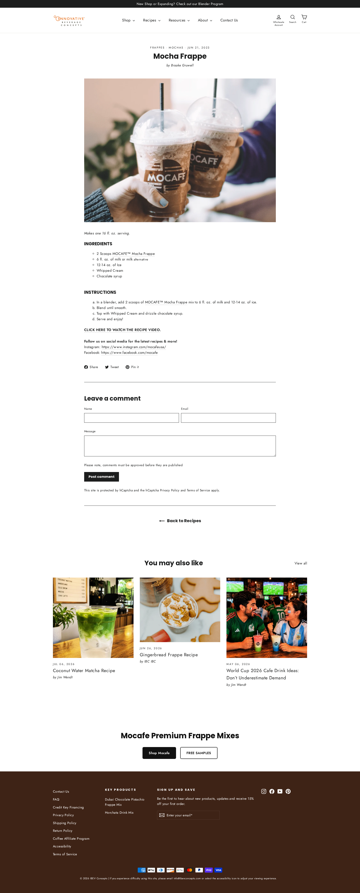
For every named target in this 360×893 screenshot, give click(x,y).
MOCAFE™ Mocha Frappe (133, 253)
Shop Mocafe (159, 753)
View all (301, 563)
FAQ (56, 799)
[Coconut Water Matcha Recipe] (93, 618)
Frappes (157, 48)
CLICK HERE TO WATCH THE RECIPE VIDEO (122, 329)
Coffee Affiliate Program (71, 838)
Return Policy (62, 830)
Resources (177, 20)
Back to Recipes (183, 521)
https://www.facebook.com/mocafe (129, 352)
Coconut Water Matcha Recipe (84, 670)
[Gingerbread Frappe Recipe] (180, 610)
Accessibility (62, 846)
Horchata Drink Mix (119, 812)
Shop (127, 20)
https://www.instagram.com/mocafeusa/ (134, 346)
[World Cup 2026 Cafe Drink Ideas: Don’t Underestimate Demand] (266, 618)
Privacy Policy (169, 490)
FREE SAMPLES (198, 753)
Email (184, 409)
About (203, 20)
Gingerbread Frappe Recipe (169, 654)
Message (89, 431)
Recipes (150, 20)
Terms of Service (198, 490)
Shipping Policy (64, 823)
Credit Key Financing (68, 807)
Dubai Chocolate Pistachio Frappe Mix (125, 802)
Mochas (176, 48)
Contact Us (229, 20)
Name (88, 409)
